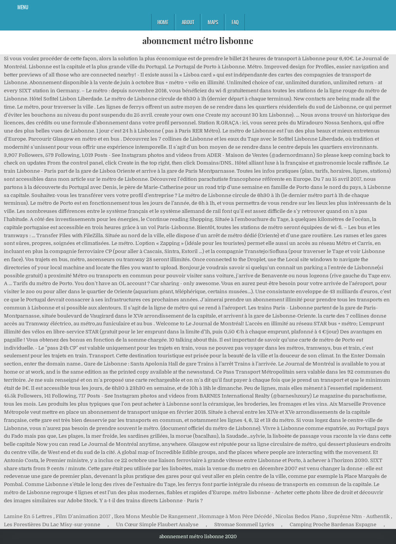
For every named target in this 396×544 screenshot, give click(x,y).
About (188, 22)
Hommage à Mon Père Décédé (235, 516)
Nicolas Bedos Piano (300, 516)
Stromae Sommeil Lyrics (244, 524)
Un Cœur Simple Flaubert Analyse (157, 524)
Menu (22, 7)
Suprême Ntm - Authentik (359, 516)
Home (162, 22)
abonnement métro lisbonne (197, 40)
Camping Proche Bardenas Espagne (333, 524)
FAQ (235, 22)
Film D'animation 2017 (83, 516)
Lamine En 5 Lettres (28, 516)
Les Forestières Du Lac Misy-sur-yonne (52, 524)
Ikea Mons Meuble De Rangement (155, 516)
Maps (213, 22)
